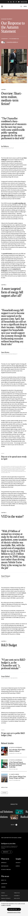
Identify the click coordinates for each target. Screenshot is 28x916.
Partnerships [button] (4, 866)
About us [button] (3, 880)
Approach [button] (3, 862)
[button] (2, 6)
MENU (25, 6)
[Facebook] (16, 2)
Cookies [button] (3, 892)
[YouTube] (19, 2)
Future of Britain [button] (6, 869)
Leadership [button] (4, 883)
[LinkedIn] (11, 2)
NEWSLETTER (24, 1)
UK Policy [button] (4, 792)
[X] (8, 2)
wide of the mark (20, 365)
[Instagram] (13, 2)
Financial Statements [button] (5, 898)
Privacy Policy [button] (4, 895)
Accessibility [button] (17, 895)
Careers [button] (3, 887)
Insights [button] (18, 862)
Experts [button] (18, 866)
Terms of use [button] (17, 892)
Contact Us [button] (3, 901)
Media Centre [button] (17, 898)
